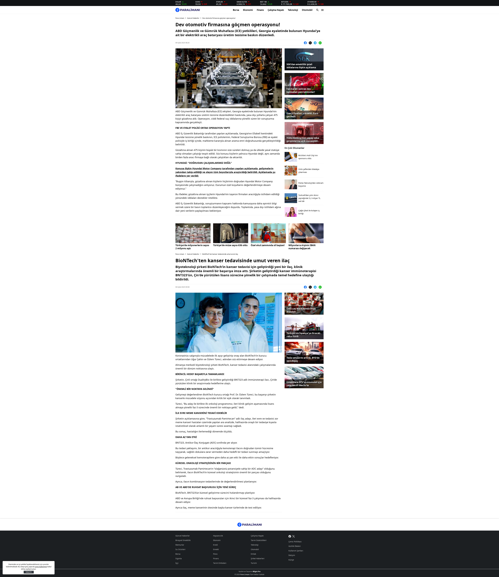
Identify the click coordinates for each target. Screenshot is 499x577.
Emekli (216, 549)
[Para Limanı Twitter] (293, 536)
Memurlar (179, 545)
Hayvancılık (218, 535)
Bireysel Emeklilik (183, 540)
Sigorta (178, 558)
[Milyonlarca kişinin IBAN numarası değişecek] (306, 233)
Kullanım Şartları (295, 550)
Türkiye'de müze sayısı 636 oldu (230, 245)
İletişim (291, 555)
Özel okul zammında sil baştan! (268, 245)
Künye (291, 560)
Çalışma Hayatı (276, 9)
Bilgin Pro (256, 571)
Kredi (215, 545)
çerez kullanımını (41, 567)
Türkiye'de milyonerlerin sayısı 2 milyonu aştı (192, 247)
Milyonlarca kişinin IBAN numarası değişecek (302, 247)
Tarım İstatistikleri (259, 540)
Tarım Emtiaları (219, 563)
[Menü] (322, 10)
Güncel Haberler (193, 18)
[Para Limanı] (187, 10)
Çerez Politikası (295, 541)
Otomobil (307, 9)
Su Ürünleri (180, 549)
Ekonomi (248, 9)
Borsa (236, 9)
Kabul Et (29, 572)
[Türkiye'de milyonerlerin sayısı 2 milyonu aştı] (193, 233)
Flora (215, 554)
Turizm (254, 563)
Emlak (253, 554)
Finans (260, 9)
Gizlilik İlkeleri (294, 546)
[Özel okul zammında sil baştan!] (268, 233)
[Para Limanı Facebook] (289, 536)
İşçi (176, 563)
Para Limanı (179, 18)
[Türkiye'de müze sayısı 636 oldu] (230, 233)
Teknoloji (293, 9)
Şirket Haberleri (257, 558)
